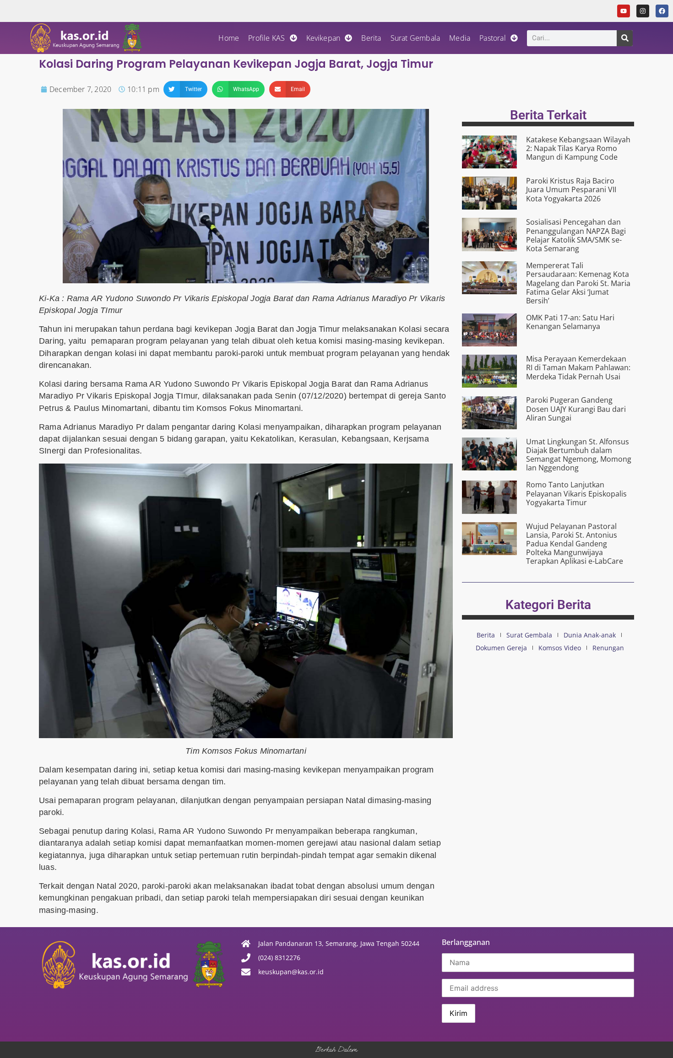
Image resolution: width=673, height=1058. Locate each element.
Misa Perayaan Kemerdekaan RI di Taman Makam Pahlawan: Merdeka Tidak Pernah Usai (578, 367)
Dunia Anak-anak (590, 635)
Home (228, 38)
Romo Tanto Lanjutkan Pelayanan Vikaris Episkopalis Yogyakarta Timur (576, 493)
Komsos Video (559, 647)
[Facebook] (662, 11)
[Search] (625, 38)
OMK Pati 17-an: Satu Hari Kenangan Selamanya (570, 322)
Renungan (608, 647)
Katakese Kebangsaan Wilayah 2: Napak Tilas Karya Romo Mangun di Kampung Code (578, 148)
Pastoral (492, 38)
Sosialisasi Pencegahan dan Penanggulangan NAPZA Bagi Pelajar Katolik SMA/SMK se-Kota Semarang (576, 235)
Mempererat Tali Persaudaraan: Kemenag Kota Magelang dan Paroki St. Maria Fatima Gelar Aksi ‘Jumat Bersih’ (578, 283)
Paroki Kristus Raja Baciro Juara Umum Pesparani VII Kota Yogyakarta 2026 (571, 189)
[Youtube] (623, 11)
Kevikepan (323, 38)
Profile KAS (266, 38)
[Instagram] (642, 11)
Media (459, 38)
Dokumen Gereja (501, 647)
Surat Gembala (415, 38)
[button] (185, 89)
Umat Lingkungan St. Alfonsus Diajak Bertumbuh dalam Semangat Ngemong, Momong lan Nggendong (578, 455)
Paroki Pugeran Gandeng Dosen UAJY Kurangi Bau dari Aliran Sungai (576, 408)
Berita (371, 38)
